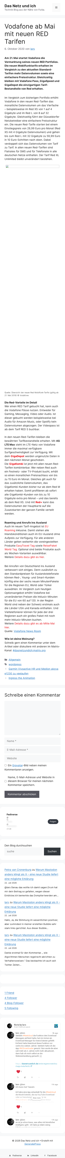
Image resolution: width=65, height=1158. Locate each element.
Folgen (53, 821)
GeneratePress (32, 1144)
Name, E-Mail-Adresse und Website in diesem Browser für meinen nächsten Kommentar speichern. (31, 781)
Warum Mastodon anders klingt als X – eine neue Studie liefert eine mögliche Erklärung (31, 874)
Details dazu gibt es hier (29, 557)
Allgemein (15, 659)
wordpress (15, 664)
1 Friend (9, 992)
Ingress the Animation (22, 678)
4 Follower (11, 997)
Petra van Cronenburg (18, 869)
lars (7, 902)
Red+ (39, 502)
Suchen (52, 851)
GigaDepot (17, 456)
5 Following (11, 1008)
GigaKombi (16, 463)
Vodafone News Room (27, 631)
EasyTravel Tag (25, 545)
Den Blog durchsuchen (18, 845)
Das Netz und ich (20, 6)
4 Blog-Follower (14, 1003)
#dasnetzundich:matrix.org (29, 650)
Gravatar (17, 765)
